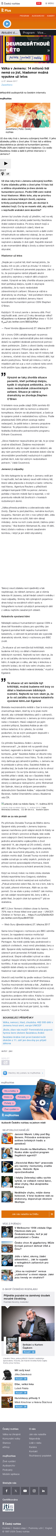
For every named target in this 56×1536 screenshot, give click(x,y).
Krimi (6, 1097)
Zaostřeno (6, 85)
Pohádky (22, 1097)
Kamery (51, 16)
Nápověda (34, 1438)
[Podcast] (2, 174)
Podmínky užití (36, 1528)
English (48, 1528)
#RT (3, 908)
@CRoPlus (32, 318)
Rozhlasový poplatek (40, 1455)
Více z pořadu (12, 1223)
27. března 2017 (42, 328)
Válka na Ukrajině (12, 1434)
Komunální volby (11, 1438)
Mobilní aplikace (11, 1474)
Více (41, 32)
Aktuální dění (10, 32)
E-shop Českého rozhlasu (20, 1289)
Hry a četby (10, 1091)
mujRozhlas (7, 1082)
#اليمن (4, 321)
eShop (6, 1447)
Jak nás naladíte (37, 1434)
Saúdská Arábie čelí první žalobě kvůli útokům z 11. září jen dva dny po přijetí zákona (24, 1040)
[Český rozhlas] (10, 3)
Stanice (7, 1443)
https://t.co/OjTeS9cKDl (40, 915)
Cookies (6, 1528)
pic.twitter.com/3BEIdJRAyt (23, 321)
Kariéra (33, 1447)
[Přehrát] (5, 164)
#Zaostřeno (7, 318)
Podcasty (8, 1470)
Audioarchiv (38, 16)
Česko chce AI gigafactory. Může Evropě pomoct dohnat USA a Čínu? (34, 1245)
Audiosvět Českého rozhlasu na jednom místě (23, 1123)
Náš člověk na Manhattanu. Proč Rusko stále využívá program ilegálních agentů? (34, 1152)
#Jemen (22, 318)
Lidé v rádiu (35, 1443)
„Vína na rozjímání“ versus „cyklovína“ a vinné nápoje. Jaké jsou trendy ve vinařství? (34, 1274)
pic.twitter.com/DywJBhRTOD (17, 918)
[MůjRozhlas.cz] (5, 99)
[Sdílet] (7, 174)
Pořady (7, 1103)
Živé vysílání (10, 1109)
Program (24, 16)
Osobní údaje (19, 1528)
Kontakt (33, 1451)
